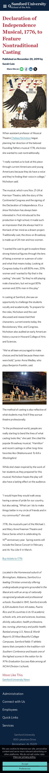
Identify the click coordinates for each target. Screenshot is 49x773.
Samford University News (16, 679)
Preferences (24, 768)
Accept (25, 763)
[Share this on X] (35, 69)
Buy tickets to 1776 (12, 558)
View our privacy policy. (24, 757)
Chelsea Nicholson (21, 138)
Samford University (24, 734)
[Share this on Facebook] (26, 69)
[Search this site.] (10, 6)
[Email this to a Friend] (21, 69)
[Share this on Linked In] (31, 69)
